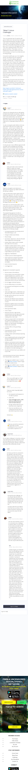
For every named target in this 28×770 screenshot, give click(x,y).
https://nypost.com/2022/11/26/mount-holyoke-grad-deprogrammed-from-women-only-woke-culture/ (13, 89)
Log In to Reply (14, 606)
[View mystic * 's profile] (4, 108)
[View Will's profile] (6, 546)
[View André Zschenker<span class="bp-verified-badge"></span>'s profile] (8, 361)
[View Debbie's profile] (4, 163)
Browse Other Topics (6, 15)
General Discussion (8, 26)
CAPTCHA (14, 722)
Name (14, 709)
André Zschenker (13, 361)
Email (14, 716)
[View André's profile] (4, 184)
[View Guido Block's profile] (4, 434)
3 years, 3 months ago (12, 96)
